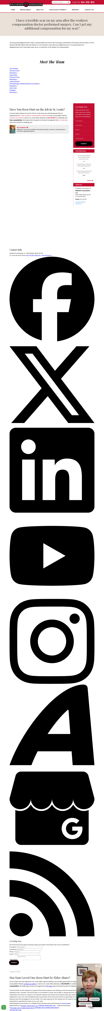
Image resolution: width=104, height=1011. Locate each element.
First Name (13, 947)
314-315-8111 (87, 2)
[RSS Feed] (52, 936)
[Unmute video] (79, 966)
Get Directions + (47, 255)
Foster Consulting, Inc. (47, 1005)
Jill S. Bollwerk (21, 127)
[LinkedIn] (52, 512)
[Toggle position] (96, 966)
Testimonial (80, 151)
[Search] (68, 2)
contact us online (16, 118)
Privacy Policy (66, 1003)
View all (89, 180)
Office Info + (38, 255)
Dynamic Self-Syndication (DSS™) (47, 1007)
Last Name (13, 949)
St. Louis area (63, 120)
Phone (12, 952)
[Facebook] (52, 341)
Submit (84, 144)
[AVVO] (52, 765)
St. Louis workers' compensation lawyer (33, 116)
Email (12, 954)
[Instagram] (52, 683)
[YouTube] (52, 598)
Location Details (80, 202)
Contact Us (89, 10)
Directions (78, 204)
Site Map (12, 1010)
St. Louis (49, 986)
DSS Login (18, 1010)
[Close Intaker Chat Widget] (99, 966)
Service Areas (25, 10)
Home (13, 10)
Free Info (75, 10)
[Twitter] (52, 427)
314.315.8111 (51, 118)
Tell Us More (13, 959)
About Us (39, 10)
